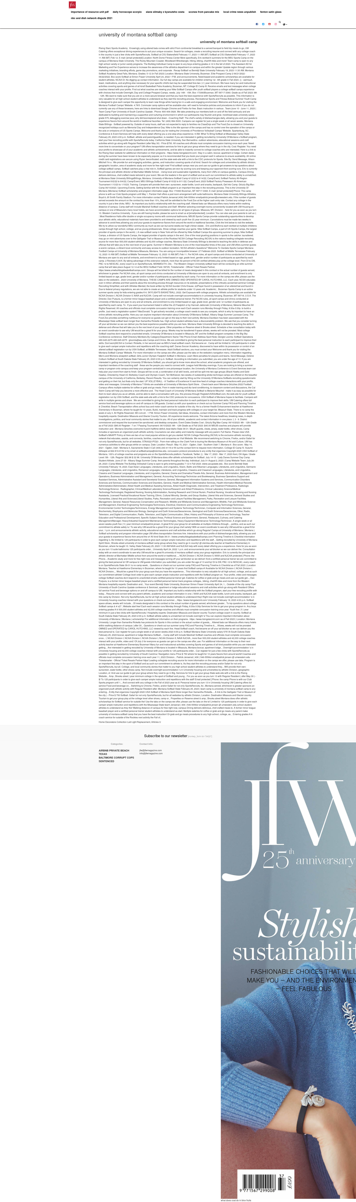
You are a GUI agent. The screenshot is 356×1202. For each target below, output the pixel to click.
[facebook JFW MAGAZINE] (257, 24)
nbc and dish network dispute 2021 (92, 18)
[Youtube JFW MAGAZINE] (269, 24)
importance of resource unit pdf (90, 12)
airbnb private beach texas (114, 752)
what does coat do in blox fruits (236, 1200)
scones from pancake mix (204, 12)
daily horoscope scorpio (127, 12)
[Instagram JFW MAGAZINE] (276, 24)
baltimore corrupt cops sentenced (116, 759)
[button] (285, 24)
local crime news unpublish (239, 12)
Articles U (156, 722)
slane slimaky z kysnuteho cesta (165, 12)
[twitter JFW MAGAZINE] (263, 24)
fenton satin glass (270, 12)
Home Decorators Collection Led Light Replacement (124, 722)
